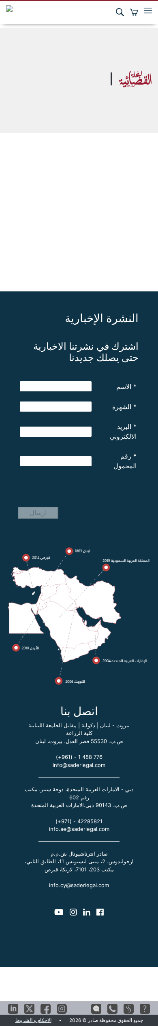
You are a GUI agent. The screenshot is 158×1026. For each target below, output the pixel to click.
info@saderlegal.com (79, 765)
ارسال (38, 513)
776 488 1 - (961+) (79, 757)
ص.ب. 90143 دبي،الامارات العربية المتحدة (79, 805)
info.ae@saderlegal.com (79, 829)
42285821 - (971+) (79, 821)
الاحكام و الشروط (33, 1020)
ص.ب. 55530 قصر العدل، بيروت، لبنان (79, 741)
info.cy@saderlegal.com (79, 885)
